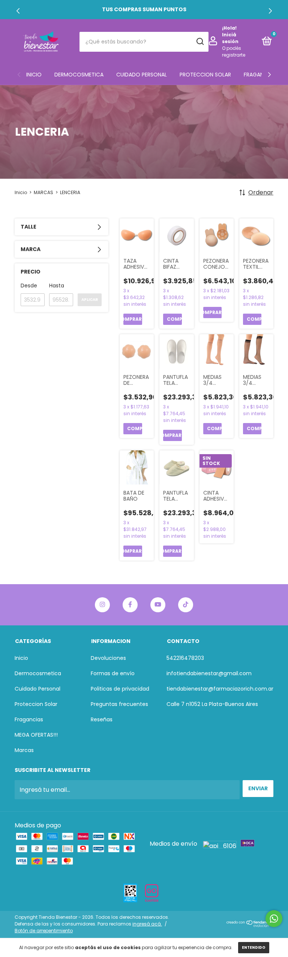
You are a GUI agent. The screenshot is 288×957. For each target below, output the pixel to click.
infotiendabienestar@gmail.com (209, 673)
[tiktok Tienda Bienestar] (185, 604)
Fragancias (259, 74)
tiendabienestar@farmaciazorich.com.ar (219, 688)
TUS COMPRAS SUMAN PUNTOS (144, 9)
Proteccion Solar (205, 74)
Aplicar (89, 299)
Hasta (56, 285)
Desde (29, 285)
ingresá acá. (147, 924)
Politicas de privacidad (120, 688)
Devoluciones (108, 658)
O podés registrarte (233, 51)
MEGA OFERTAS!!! (36, 735)
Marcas (24, 750)
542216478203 (185, 658)
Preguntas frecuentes (119, 704)
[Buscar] (200, 41)
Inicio (34, 74)
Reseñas (101, 719)
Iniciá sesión (230, 38)
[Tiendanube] (249, 925)
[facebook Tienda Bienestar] (130, 604)
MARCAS (43, 192)
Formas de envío (113, 673)
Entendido (254, 947)
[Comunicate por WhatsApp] (274, 918)
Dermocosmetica (79, 74)
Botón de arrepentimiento (44, 930)
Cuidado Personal (141, 74)
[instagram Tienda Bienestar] (102, 604)
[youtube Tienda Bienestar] (157, 604)
